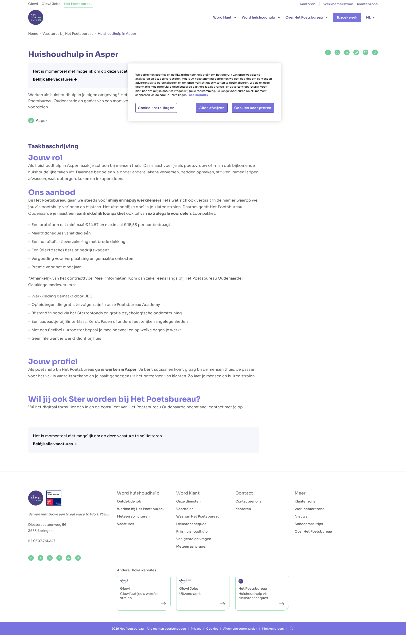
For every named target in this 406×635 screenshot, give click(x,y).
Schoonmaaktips (309, 524)
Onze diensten (188, 501)
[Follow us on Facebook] (40, 558)
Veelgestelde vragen (193, 539)
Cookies (212, 628)
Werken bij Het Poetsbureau (140, 509)
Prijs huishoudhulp (192, 531)
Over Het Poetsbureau (313, 531)
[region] (204, 92)
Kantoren (307, 4)
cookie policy (198, 95)
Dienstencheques (191, 524)
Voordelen (185, 509)
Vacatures (125, 524)
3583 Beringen (40, 531)
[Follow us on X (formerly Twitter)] (50, 558)
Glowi (33, 4)
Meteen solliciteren (133, 516)
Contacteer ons (248, 501)
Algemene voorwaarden (240, 628)
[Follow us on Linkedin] (31, 558)
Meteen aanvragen (191, 546)
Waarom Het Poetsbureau (197, 516)
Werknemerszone (338, 4)
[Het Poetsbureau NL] (35, 17)
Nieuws (301, 516)
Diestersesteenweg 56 (47, 524)
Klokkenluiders (273, 628)
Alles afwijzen (212, 108)
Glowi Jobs (51, 4)
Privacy (196, 628)
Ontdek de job (129, 501)
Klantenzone (367, 4)
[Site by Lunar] (291, 628)
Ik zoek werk (347, 17)
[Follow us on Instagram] (59, 558)
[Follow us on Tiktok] (78, 558)
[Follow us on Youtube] (68, 558)
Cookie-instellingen (156, 108)
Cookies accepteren (252, 108)
